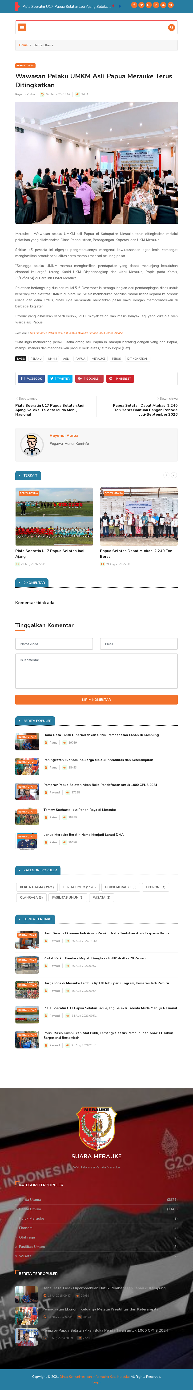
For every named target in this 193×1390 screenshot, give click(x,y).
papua (80, 359)
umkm (52, 359)
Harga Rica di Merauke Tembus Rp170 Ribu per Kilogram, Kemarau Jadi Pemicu (106, 983)
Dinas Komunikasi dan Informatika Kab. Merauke (95, 1376)
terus (116, 359)
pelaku (36, 359)
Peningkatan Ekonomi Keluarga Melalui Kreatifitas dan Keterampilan (98, 760)
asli (66, 359)
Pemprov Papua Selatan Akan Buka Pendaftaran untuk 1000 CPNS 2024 (100, 785)
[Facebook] (134, 5)
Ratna (53, 743)
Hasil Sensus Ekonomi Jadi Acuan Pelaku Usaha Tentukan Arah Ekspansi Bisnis (106, 933)
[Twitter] (141, 5)
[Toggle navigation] (22, 27)
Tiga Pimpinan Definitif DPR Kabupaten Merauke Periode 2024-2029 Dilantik (76, 333)
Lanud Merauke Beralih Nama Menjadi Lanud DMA (84, 834)
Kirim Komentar (96, 699)
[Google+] (149, 5)
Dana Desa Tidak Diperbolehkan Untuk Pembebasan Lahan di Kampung (101, 735)
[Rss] (163, 5)
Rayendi (55, 792)
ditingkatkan (137, 359)
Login (96, 1382)
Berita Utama (25, 65)
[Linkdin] (156, 5)
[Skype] (171, 5)
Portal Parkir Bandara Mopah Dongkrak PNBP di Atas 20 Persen (95, 958)
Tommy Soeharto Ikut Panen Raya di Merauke (80, 810)
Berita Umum (27, 762)
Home (23, 45)
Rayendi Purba (25, 94)
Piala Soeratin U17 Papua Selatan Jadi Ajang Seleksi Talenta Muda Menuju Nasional (67, 6)
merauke (98, 359)
